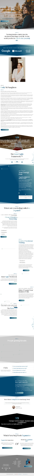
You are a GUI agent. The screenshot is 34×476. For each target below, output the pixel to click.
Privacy (23, 474)
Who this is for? (4, 230)
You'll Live (3, 234)
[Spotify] (6, 23)
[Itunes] (9, 468)
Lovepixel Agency (20, 474)
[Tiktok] (5, 23)
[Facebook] (2, 468)
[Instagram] (1, 23)
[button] (32, 1)
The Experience (4, 232)
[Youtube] (3, 23)
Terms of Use (26, 474)
